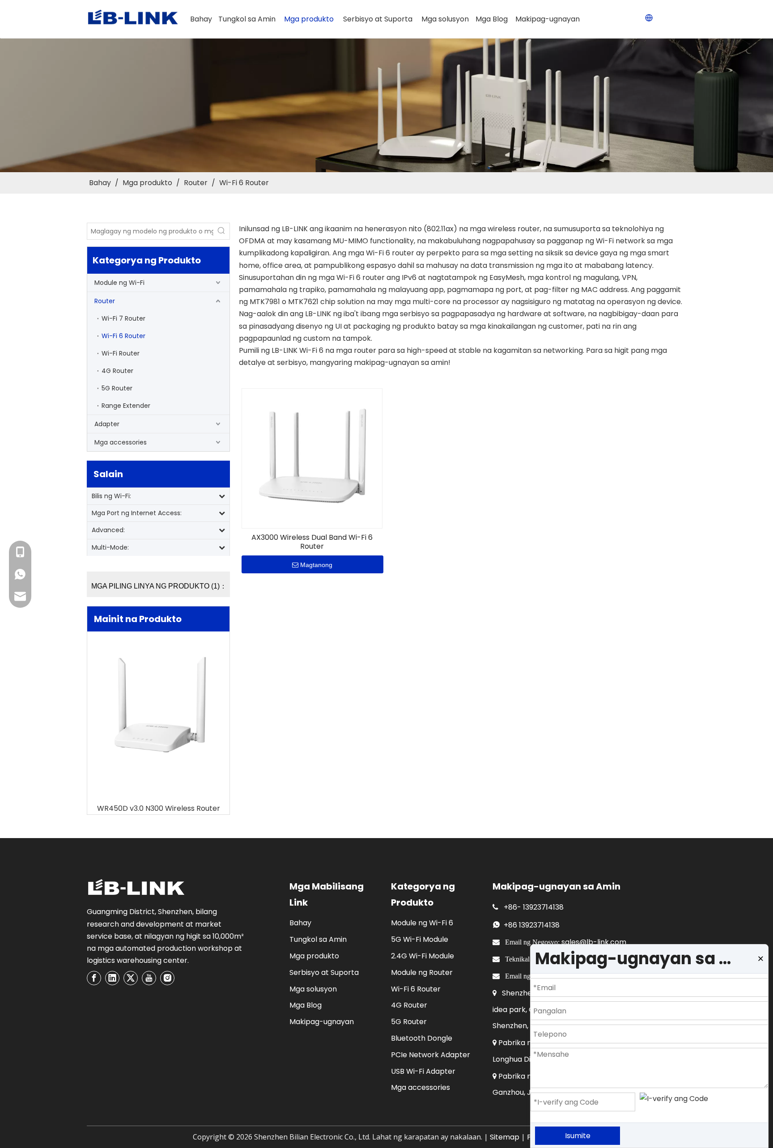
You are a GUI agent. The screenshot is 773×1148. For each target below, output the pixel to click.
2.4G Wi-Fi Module (422, 956)
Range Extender (126, 405)
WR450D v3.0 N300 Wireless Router (158, 808)
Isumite (577, 1136)
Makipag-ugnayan (321, 1022)
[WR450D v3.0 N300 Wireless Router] (158, 707)
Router (104, 301)
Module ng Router (422, 972)
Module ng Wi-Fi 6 (422, 923)
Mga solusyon (313, 989)
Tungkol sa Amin (318, 939)
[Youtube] (149, 978)
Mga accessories (120, 442)
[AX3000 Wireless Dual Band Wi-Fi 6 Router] (312, 458)
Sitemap (504, 1137)
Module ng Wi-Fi (119, 282)
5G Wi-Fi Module (419, 939)
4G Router (117, 370)
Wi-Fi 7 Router (123, 318)
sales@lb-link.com (593, 942)
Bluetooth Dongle (421, 1038)
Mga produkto (314, 956)
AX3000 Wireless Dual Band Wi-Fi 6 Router (312, 542)
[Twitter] (130, 978)
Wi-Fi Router (121, 353)
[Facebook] (94, 978)
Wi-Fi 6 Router (123, 335)
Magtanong (316, 564)
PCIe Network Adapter (430, 1055)
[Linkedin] (112, 978)
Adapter (106, 423)
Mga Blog (305, 1005)
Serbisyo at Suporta (324, 972)
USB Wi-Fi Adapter (423, 1071)
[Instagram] (167, 978)
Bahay (300, 923)
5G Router (117, 388)
